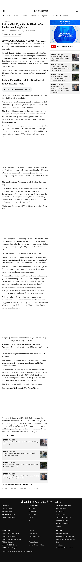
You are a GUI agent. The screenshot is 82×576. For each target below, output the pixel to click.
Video (52, 16)
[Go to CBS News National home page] (41, 11)
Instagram (32, 514)
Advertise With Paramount (65, 536)
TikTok (31, 517)
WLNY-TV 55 (60, 511)
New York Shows (62, 16)
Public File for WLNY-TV (10, 536)
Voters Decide (35, 16)
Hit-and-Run (27, 485)
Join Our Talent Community (65, 539)
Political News (7, 509)
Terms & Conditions (62, 523)
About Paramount (62, 533)
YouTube (32, 509)
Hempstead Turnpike (13, 485)
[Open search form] (77, 11)
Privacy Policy (33, 533)
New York (6, 16)
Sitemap (58, 526)
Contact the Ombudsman (64, 548)
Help (57, 542)
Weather (25, 16)
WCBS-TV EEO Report (9, 545)
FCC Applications (8, 542)
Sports (44, 16)
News (16, 16)
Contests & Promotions (64, 517)
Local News (6, 21)
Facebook (32, 511)
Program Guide (61, 514)
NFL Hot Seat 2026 (8, 514)
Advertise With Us (62, 520)
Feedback (59, 545)
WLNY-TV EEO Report (9, 548)
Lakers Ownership (8, 517)
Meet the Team (61, 509)
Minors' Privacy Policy (36, 545)
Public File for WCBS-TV (10, 533)
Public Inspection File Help (11, 539)
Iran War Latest (7, 511)
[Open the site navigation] (15, 11)
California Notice (34, 536)
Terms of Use (33, 542)
